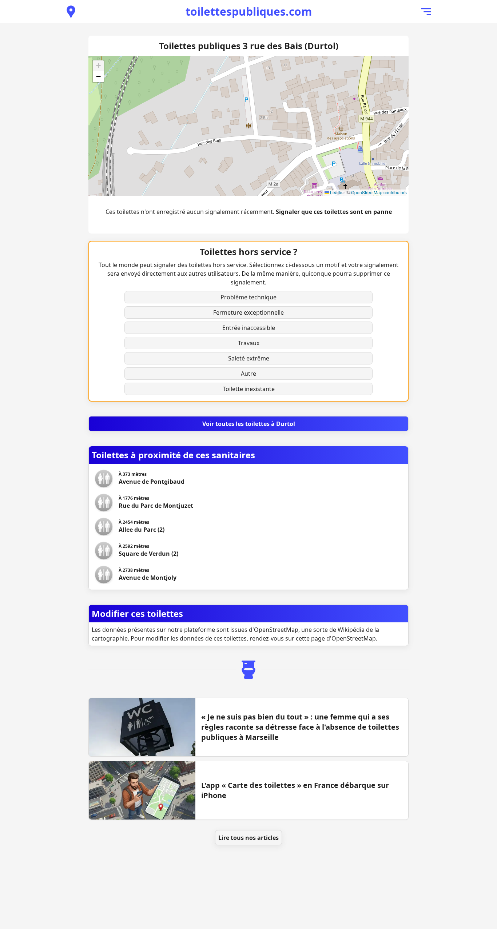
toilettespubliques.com (249, 11)
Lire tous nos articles (248, 838)
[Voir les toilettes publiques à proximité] (71, 11)
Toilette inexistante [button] (249, 389)
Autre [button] (248, 374)
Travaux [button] (248, 343)
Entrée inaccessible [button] (248, 328)
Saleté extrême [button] (248, 358)
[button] (98, 65)
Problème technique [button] (248, 297)
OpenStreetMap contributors (379, 192)
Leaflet (336, 192)
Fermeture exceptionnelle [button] (248, 312)
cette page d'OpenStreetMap (336, 638)
